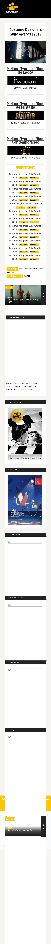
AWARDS (27, 276)
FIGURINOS (10, 272)
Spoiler (10, 297)
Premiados (34, 178)
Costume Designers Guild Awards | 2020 (22, 301)
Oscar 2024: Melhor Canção (19, 830)
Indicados (23, 178)
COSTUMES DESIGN (36, 269)
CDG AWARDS (23, 269)
